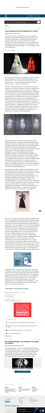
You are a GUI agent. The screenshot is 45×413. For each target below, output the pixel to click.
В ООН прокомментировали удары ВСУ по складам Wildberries (19, 330)
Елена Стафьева (8, 296)
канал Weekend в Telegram (21, 288)
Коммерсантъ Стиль (8, 335)
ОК (38, 22)
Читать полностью (22, 371)
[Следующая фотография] (40, 124)
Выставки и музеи (8, 300)
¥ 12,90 (18, 18)
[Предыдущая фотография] (5, 124)
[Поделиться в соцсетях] (38, 28)
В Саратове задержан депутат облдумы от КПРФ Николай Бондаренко (21, 322)
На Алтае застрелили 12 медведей (14, 333)
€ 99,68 (14, 18)
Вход (35, 15)
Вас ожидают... (23, 409)
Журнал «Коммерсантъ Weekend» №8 (12, 292)
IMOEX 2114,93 (22, 18)
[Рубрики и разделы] (39, 16)
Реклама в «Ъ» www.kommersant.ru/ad (22, 7)
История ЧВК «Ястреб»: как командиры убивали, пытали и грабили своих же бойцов (22, 326)
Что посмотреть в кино (31, 18)
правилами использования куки (21, 22)
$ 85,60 (11, 18)
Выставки (16, 300)
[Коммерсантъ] (6, 16)
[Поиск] (37, 16)
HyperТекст (7, 377)
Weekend (6, 25)
